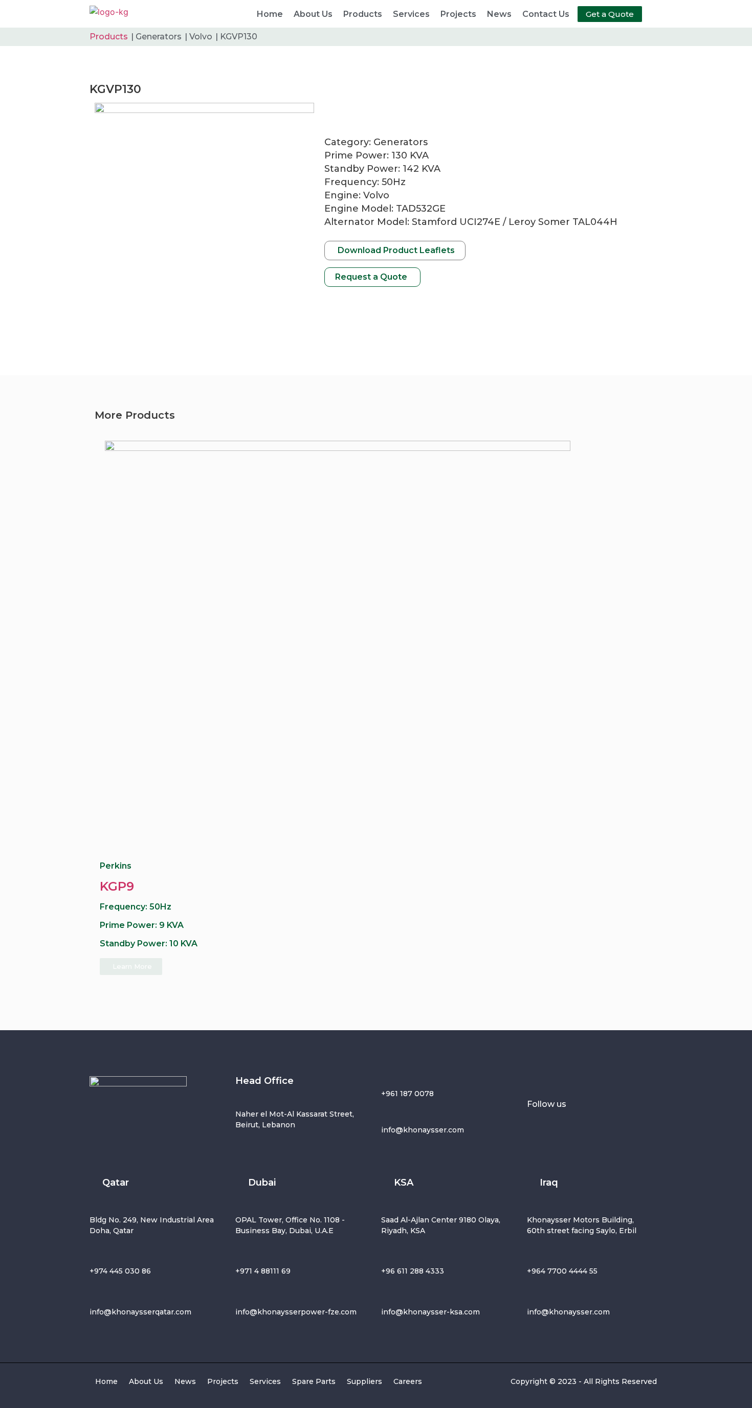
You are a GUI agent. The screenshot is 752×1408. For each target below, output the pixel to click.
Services (411, 14)
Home (270, 14)
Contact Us (545, 14)
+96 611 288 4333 (412, 1271)
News (499, 14)
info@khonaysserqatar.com (140, 1311)
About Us (313, 14)
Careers (407, 1381)
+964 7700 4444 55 (562, 1271)
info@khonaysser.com (422, 1129)
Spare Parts (314, 1381)
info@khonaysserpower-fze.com (296, 1311)
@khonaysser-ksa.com (437, 1311)
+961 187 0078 (407, 1093)
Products (362, 14)
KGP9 (117, 886)
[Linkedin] (632, 1127)
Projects (458, 14)
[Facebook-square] (539, 1127)
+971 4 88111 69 (263, 1271)
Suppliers (364, 1381)
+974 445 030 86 (120, 1271)
